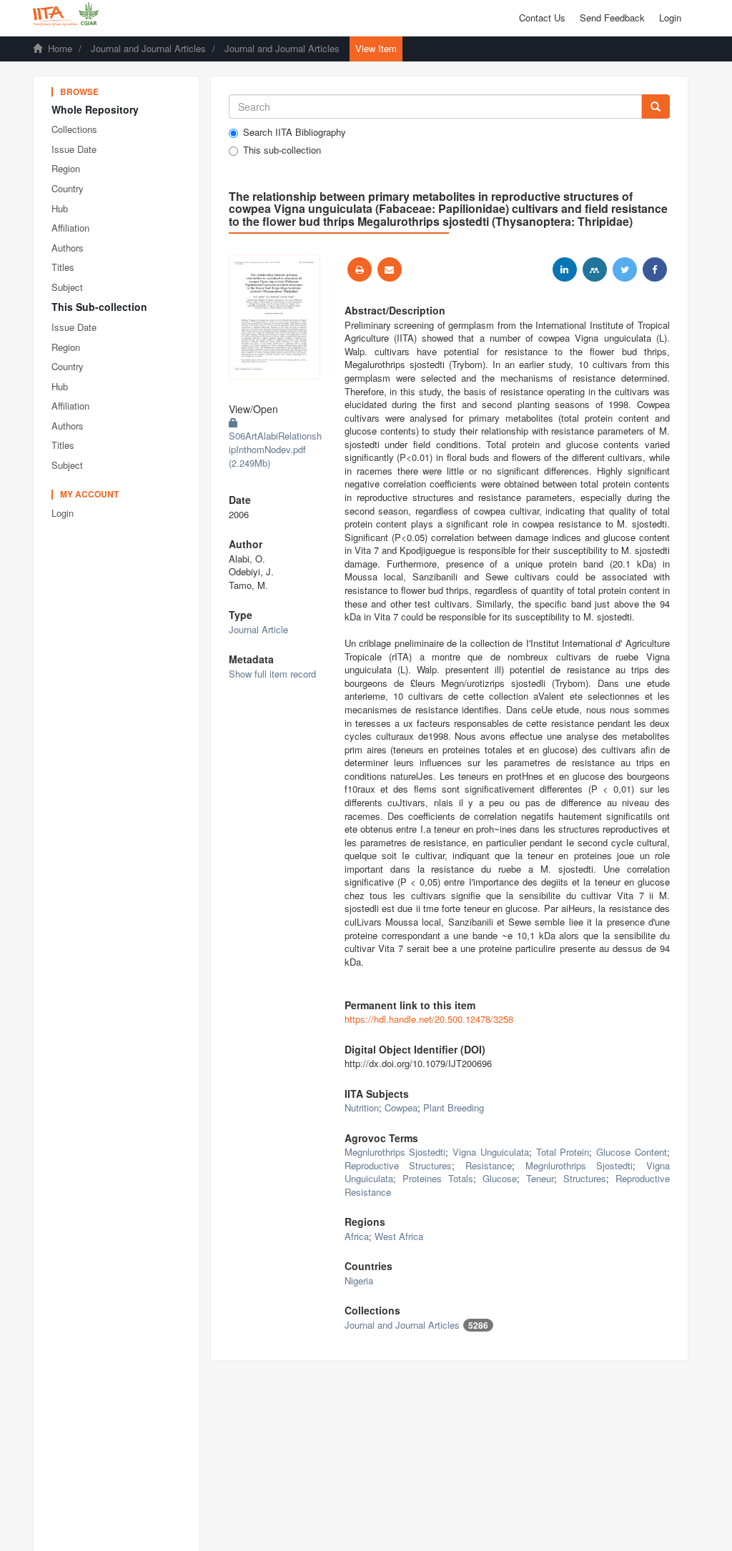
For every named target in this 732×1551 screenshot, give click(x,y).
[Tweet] (625, 269)
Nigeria (359, 1280)
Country (67, 188)
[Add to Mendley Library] (595, 269)
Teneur (540, 1178)
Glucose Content (631, 1152)
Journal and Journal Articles (148, 48)
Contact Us (542, 17)
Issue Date (74, 149)
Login (62, 513)
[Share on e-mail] (389, 269)
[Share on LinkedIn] (565, 269)
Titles (62, 267)
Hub (59, 208)
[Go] (655, 106)
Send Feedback (612, 17)
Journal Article (258, 629)
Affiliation (70, 227)
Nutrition (362, 1107)
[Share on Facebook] (655, 269)
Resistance (488, 1165)
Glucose (500, 1178)
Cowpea (401, 1107)
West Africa (399, 1236)
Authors (67, 247)
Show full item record (272, 673)
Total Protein (563, 1152)
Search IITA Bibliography (294, 132)
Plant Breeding (453, 1107)
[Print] (359, 269)
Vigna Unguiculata (490, 1152)
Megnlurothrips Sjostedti (395, 1152)
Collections (74, 129)
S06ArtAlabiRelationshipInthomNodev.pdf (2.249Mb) (275, 449)
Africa (357, 1236)
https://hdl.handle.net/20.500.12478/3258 (429, 1019)
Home (60, 48)
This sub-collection (282, 150)
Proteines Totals (437, 1178)
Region (65, 168)
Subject (67, 287)
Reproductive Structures (398, 1165)
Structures (584, 1178)
